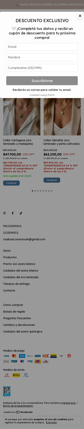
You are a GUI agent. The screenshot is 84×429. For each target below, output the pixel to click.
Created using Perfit (42, 95)
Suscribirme (42, 80)
